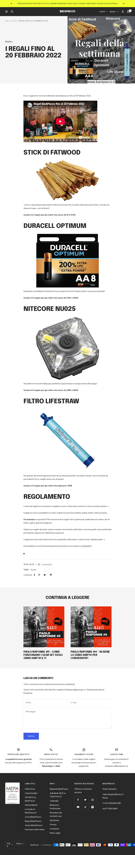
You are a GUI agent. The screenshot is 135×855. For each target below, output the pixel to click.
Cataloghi (54, 801)
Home (7, 21)
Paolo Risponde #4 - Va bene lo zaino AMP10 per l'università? (90, 655)
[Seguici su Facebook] (78, 799)
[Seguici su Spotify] (92, 807)
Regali (8, 42)
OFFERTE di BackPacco (30, 799)
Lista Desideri (31, 793)
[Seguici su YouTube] (78, 807)
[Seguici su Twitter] (85, 799)
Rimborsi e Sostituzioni (55, 807)
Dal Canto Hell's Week (35, 829)
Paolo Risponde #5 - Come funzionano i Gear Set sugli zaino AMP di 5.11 (43, 655)
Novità (14, 21)
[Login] (123, 11)
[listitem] (34, 575)
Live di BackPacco (33, 817)
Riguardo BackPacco (59, 789)
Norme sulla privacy (75, 689)
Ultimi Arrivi (30, 789)
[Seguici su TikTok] (85, 807)
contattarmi (86, 546)
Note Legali (55, 833)
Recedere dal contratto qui (56, 814)
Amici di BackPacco (33, 825)
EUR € (102, 11)
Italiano (113, 11)
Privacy (53, 824)
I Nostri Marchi (31, 805)
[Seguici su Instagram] (92, 799)
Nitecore (48, 383)
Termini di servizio (94, 689)
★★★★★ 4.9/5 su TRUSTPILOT (58, 795)
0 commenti (46, 564)
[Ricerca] (12, 11)
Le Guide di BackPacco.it (30, 811)
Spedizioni (54, 820)
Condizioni (54, 828)
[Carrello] (128, 11)
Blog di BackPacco (33, 821)
